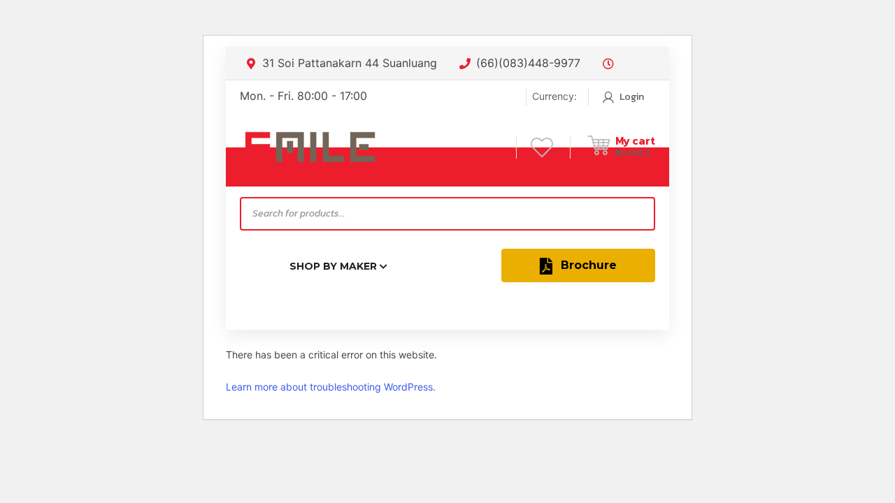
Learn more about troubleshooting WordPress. (331, 387)
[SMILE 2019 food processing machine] (309, 146)
